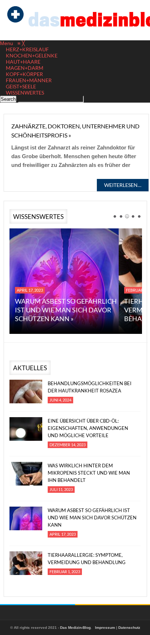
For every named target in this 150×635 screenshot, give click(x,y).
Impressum (105, 628)
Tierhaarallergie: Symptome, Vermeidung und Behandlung (87, 558)
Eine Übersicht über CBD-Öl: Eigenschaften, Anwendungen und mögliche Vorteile (88, 428)
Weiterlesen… (122, 185)
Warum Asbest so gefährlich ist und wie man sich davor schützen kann (92, 517)
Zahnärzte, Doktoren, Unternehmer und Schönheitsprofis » (75, 131)
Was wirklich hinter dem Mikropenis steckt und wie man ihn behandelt (89, 473)
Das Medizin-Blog (75, 628)
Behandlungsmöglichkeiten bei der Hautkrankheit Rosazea (89, 387)
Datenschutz (129, 628)
